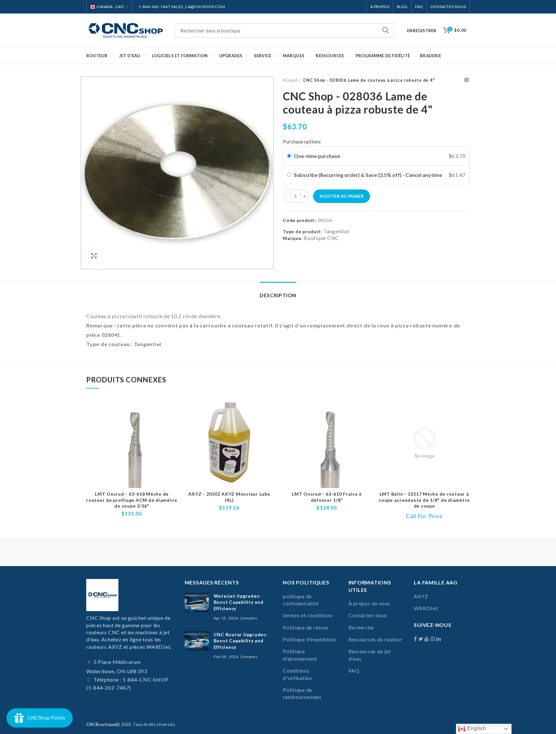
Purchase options (302, 141)
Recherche (385, 30)
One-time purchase (317, 156)
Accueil (290, 80)
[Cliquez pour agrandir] (94, 256)
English (476, 728)
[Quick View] (172, 423)
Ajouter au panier (342, 196)
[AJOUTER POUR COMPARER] (172, 408)
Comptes (248, 618)
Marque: (292, 238)
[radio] (289, 156)
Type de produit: (302, 231)
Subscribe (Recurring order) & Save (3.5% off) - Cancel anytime (368, 175)
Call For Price (424, 515)
